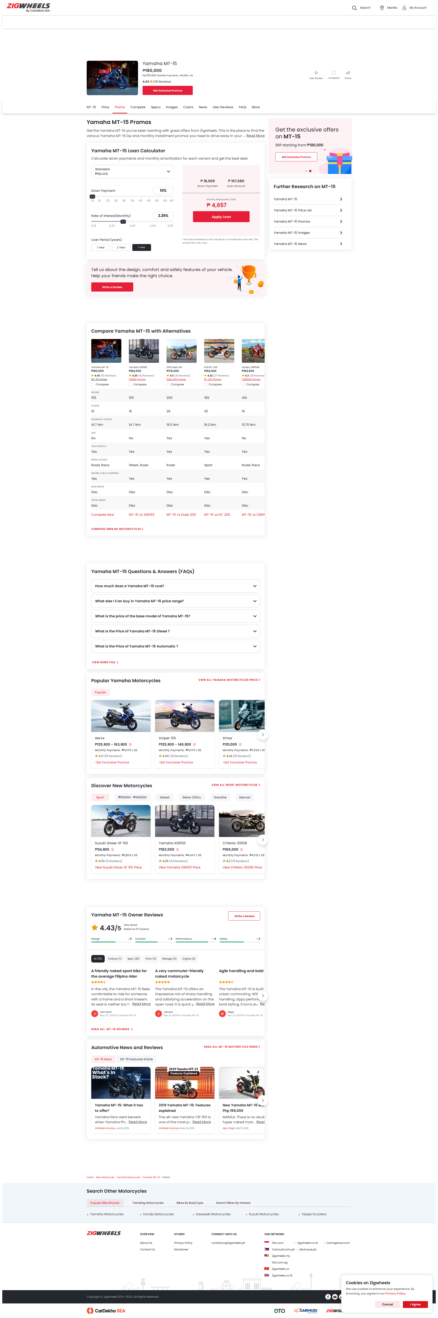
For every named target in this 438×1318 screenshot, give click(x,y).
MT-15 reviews (118, 1029)
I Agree (415, 1304)
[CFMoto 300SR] (248, 821)
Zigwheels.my (281, 1256)
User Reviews (223, 107)
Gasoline (220, 797)
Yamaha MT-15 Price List (293, 210)
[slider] (92, 197)
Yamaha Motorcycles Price (235, 680)
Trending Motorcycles (148, 1203)
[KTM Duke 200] (182, 351)
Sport (100, 797)
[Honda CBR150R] (257, 351)
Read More (141, 1003)
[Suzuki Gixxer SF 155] (121, 821)
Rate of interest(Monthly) (111, 215)
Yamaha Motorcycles (107, 1214)
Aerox (99, 738)
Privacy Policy (183, 1243)
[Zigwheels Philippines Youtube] (335, 1297)
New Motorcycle (105, 1177)
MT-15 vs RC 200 (217, 514)
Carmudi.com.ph (283, 1249)
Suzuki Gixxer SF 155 (111, 843)
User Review (316, 78)
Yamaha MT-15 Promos (292, 221)
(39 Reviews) (258, 375)
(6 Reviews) (114, 861)
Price (105, 107)
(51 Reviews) (108, 375)
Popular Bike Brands (105, 1203)
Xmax (227, 738)
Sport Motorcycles (242, 785)
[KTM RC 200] (219, 351)
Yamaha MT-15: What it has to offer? (119, 1108)
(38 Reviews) (178, 756)
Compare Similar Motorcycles (116, 529)
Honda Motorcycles (158, 1214)
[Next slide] (263, 734)
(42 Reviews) (146, 375)
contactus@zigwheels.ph (228, 1243)
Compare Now (102, 514)
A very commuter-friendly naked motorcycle (179, 973)
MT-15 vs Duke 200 (181, 514)
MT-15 (91, 107)
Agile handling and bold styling (248, 970)
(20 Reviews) (182, 375)
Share (348, 78)
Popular (100, 692)
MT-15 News (103, 1059)
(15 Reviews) (240, 861)
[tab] (306, 171)
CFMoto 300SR (235, 843)
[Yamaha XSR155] (144, 351)
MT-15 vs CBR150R (256, 514)
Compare (333, 78)
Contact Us (147, 1249)
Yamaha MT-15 (99, 367)
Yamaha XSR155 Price (184, 867)
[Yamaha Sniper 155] (184, 716)
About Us (146, 1243)
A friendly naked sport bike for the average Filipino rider (119, 973)
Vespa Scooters (314, 1214)
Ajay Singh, (229, 1128)
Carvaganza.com (338, 1243)
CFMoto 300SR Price (246, 867)
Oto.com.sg (279, 1262)
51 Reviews (163, 81)
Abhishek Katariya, (106, 1128)
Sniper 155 (167, 738)
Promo (120, 107)
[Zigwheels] (28, 8)
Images (172, 107)
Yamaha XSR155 (138, 367)
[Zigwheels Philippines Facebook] (328, 1297)
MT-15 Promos (99, 379)
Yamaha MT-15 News (290, 244)
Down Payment (103, 190)
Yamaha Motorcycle (128, 1177)
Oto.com (278, 1243)
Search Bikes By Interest (233, 1203)
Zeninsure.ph (308, 1249)
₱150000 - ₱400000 (132, 797)
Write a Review (112, 287)
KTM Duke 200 (174, 367)
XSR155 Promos (137, 379)
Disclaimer (181, 1249)
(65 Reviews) (112, 756)
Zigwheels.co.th (282, 1275)
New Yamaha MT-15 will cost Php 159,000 (248, 1108)
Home (90, 1177)
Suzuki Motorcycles (264, 1214)
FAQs (242, 107)
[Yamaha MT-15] (106, 351)
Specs (156, 107)
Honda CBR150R (250, 367)
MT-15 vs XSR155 (141, 514)
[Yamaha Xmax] (248, 716)
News (203, 107)
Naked (164, 797)
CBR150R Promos (251, 379)
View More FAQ (104, 662)
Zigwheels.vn (280, 1269)
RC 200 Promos (212, 379)
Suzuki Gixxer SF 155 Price (122, 867)
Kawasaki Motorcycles (213, 1214)
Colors (188, 107)
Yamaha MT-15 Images (292, 232)
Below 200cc (192, 797)
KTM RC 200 (210, 367)
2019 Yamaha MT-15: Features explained (185, 1108)
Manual (244, 797)
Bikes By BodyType (190, 1203)
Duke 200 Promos (176, 379)
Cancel (387, 1304)
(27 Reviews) (221, 375)
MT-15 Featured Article (136, 1059)
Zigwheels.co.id (307, 1243)
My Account (418, 7)
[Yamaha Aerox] (121, 716)
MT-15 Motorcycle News (238, 1047)
